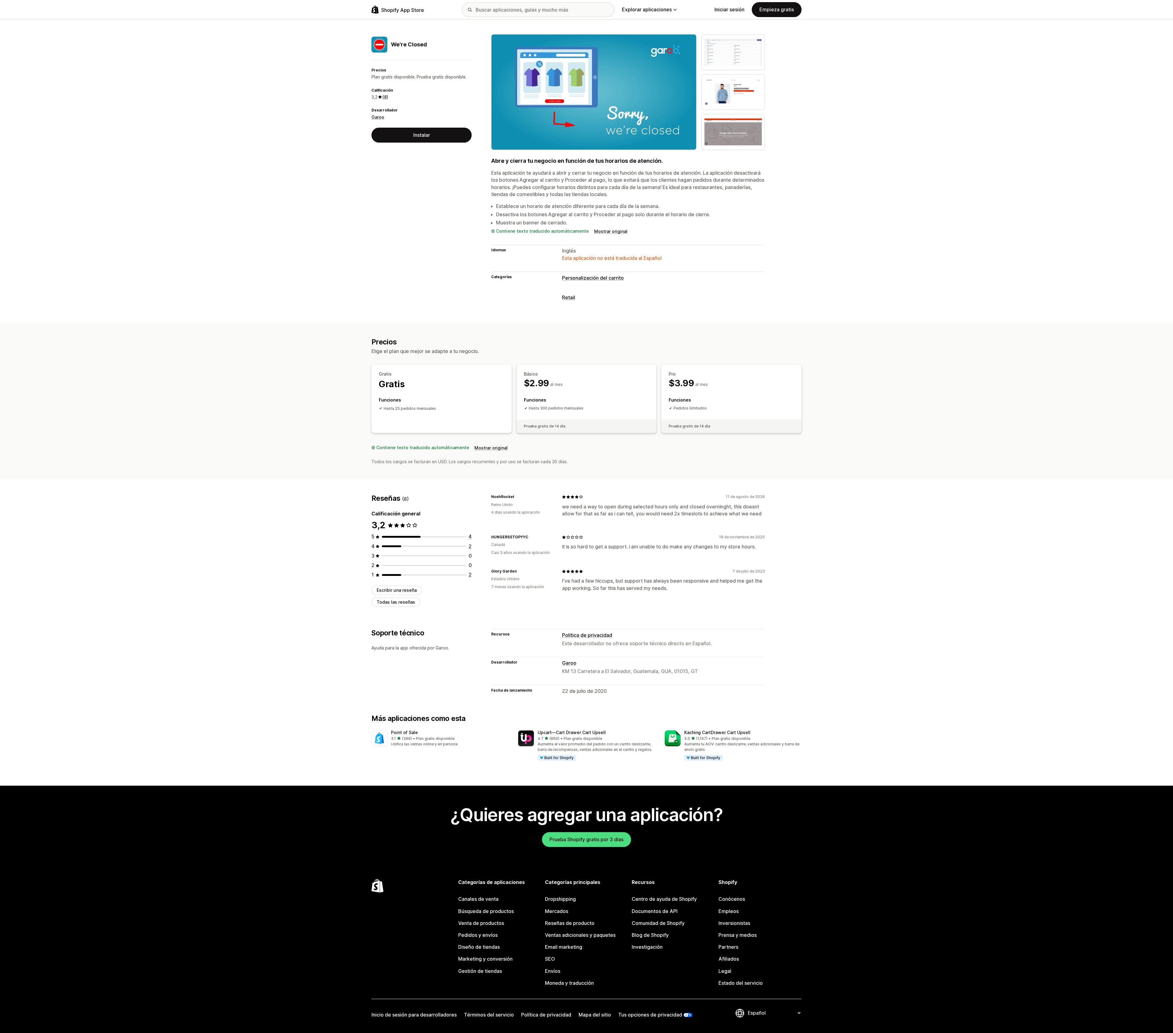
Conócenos (731, 899)
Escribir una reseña (397, 590)
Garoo (377, 117)
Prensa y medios (737, 935)
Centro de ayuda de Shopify (664, 899)
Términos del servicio (489, 1015)
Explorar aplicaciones (647, 9)
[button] (439, 738)
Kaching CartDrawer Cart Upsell (717, 732)
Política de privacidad (587, 635)
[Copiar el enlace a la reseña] (517, 496)
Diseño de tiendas (479, 947)
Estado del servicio (740, 983)
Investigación (647, 947)
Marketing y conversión (485, 959)
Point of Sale (404, 732)
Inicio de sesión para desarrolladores (414, 1015)
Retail (568, 297)
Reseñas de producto (569, 923)
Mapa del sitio (595, 1015)
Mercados (556, 911)
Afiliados (728, 959)
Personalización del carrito (593, 278)
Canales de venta (478, 899)
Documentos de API (655, 911)
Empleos (728, 911)
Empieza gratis (776, 9)
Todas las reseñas (396, 602)
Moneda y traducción (569, 983)
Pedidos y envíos (478, 935)
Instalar (421, 135)
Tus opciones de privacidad (650, 1015)
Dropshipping (560, 899)
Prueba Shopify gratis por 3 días (586, 839)
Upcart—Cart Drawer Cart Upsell (572, 732)
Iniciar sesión (729, 9)
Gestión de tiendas (480, 971)
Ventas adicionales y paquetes (580, 935)
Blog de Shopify (650, 935)
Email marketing (563, 947)
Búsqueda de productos (486, 911)
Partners (728, 947)
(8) (385, 97)
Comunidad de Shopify (658, 923)
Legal (724, 971)
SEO (550, 959)
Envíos (552, 971)
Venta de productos (481, 923)
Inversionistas (734, 923)
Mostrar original (610, 231)
